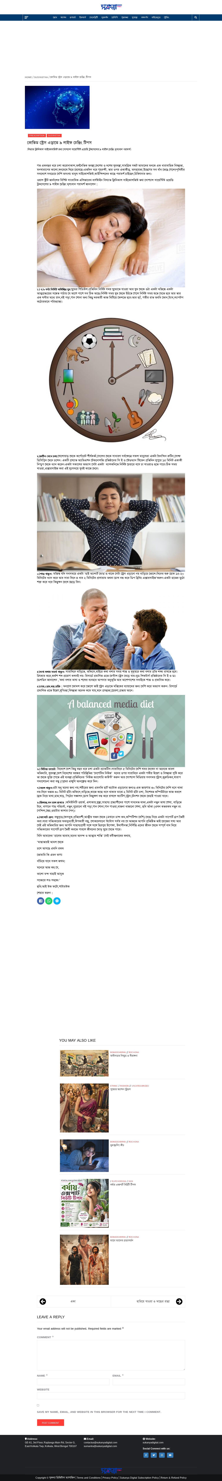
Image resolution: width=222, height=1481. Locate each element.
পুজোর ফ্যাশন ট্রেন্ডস (120, 1089)
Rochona (134, 1052)
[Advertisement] (111, 46)
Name (42, 1376)
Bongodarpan (118, 1052)
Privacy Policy (110, 1477)
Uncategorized (140, 1086)
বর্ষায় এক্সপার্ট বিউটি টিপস (123, 1185)
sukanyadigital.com (153, 1442)
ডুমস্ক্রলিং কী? (117, 1145)
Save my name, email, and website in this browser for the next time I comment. (99, 1412)
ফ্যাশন (63, 17)
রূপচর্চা (73, 17)
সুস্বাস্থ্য (135, 17)
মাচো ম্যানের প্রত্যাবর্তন (121, 1240)
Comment (45, 1337)
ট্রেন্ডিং (166, 17)
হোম (55, 17)
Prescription (37, 135)
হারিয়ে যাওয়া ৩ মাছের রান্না (153, 1301)
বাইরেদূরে (156, 17)
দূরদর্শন (104, 17)
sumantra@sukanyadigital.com (100, 1446)
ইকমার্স (82, 17)
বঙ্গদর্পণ (144, 17)
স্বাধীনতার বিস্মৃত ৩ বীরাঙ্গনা (123, 1056)
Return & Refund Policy (174, 1477)
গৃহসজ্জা (124, 17)
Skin (131, 1181)
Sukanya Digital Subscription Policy (139, 1477)
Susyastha (54, 135)
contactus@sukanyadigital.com (100, 1442)
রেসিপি (115, 17)
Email (118, 1376)
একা (73, 1301)
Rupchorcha (119, 1181)
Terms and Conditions (89, 1477)
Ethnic (114, 1086)
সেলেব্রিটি (94, 17)
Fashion (124, 1086)
